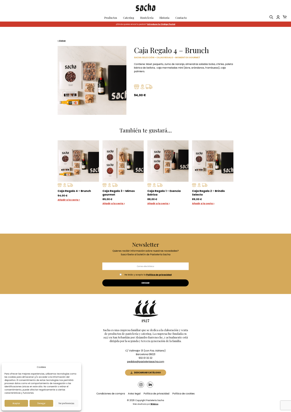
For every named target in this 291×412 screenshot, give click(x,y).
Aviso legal (134, 393)
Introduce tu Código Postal (161, 24)
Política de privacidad (159, 274)
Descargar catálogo (147, 372)
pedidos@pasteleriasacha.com (145, 361)
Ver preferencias (66, 403)
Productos (110, 18)
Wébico (154, 404)
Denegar (41, 403)
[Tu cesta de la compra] (283, 18)
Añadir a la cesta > (69, 199)
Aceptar (16, 403)
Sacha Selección (144, 57)
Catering (128, 18)
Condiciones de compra (110, 393)
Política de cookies (183, 393)
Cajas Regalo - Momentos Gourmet (178, 57)
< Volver (62, 40)
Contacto (181, 18)
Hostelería (146, 18)
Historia (164, 18)
